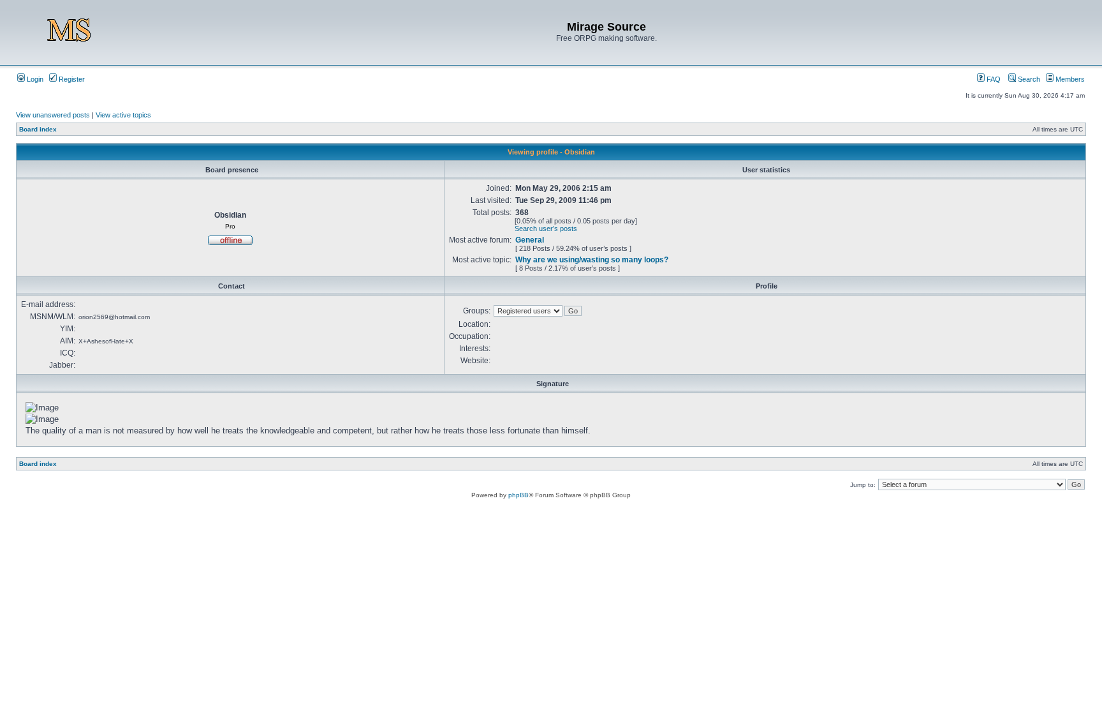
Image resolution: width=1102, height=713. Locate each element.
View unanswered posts (53, 115)
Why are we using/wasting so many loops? (591, 259)
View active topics (123, 115)
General (529, 240)
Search (1028, 79)
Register (71, 79)
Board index (38, 129)
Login (34, 79)
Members (1069, 79)
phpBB (518, 495)
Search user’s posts (546, 228)
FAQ (993, 79)
